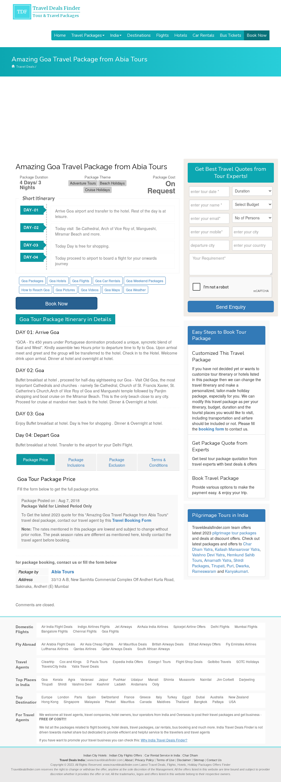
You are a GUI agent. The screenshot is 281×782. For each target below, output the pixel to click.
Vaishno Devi (82, 684)
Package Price (35, 459)
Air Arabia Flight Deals (58, 644)
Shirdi (62, 684)
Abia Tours (62, 571)
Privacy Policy (144, 760)
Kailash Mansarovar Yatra (237, 549)
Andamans (139, 684)
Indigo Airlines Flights (94, 626)
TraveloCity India (53, 666)
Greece (145, 697)
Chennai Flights (85, 631)
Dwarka (242, 565)
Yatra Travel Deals (85, 666)
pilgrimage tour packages (234, 533)
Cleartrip (47, 661)
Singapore (71, 701)
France (129, 697)
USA (232, 701)
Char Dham (190, 755)
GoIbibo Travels (219, 661)
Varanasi (87, 679)
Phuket (110, 701)
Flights (162, 35)
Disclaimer (184, 760)
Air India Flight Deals (56, 626)
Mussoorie (187, 679)
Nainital (206, 679)
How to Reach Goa (35, 289)
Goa (44, 679)
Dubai (200, 697)
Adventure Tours (83, 183)
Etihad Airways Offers (205, 644)
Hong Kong (49, 701)
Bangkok (200, 701)
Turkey (172, 697)
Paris (78, 697)
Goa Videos (90, 289)
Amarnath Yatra (217, 560)
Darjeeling (247, 679)
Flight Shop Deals (189, 661)
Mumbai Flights (246, 626)
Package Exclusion (117, 462)
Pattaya (218, 701)
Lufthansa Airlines (54, 648)
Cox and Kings (71, 661)
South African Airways (153, 648)
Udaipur (137, 679)
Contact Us (214, 760)
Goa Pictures (65, 289)
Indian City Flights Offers (125, 755)
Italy (159, 697)
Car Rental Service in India (162, 755)
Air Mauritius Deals (133, 644)
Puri (230, 565)
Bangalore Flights (54, 631)
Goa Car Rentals (107, 280)
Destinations (139, 35)
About (129, 760)
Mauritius (127, 701)
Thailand (182, 701)
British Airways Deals (168, 644)
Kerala (58, 679)
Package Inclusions (76, 462)
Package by (28, 571)
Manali (153, 679)
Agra (71, 679)
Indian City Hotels (95, 755)
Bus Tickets (230, 35)
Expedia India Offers (128, 661)
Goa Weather (136, 289)
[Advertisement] (140, 117)
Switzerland (110, 697)
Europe (46, 697)
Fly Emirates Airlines (241, 644)
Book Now (257, 35)
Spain (91, 697)
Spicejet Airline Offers (189, 626)
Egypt (186, 697)
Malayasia (92, 701)
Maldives (163, 701)
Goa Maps (112, 289)
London (63, 697)
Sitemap (198, 760)
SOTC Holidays (247, 661)
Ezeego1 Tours (159, 661)
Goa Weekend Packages (144, 280)
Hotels (180, 35)
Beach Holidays (112, 183)
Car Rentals (203, 35)
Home (60, 35)
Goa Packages (32, 280)
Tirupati (217, 565)
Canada (146, 701)
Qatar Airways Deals (117, 648)
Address (25, 579)
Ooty (155, 684)
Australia (216, 697)
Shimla (169, 679)
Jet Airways (123, 626)
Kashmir (103, 684)
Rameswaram (204, 571)
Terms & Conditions (158, 462)
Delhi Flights (220, 626)
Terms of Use (165, 760)
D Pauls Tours (97, 661)
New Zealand (239, 697)
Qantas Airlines (85, 648)
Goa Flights (80, 280)
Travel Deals (25, 66)
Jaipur (103, 679)
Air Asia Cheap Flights (96, 644)
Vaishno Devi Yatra (208, 554)
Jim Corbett (225, 679)
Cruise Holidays (97, 189)
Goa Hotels (57, 280)
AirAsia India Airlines (152, 626)
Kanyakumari (236, 571)
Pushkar (119, 679)
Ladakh (120, 684)
